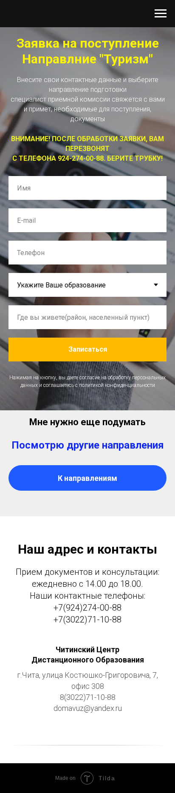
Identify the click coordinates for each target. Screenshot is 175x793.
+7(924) (68, 608)
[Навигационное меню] (161, 13)
